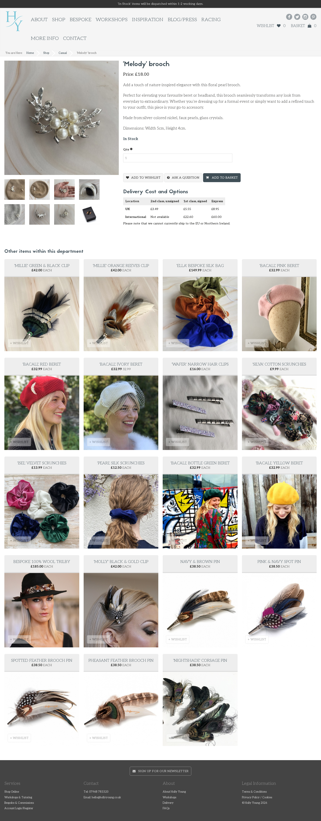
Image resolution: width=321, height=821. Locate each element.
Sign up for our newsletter (162, 771)
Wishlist (271, 26)
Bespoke (80, 20)
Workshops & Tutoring (18, 797)
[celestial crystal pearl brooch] (66, 216)
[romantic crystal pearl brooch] (16, 216)
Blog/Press (182, 20)
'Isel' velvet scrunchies (41, 463)
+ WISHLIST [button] (19, 343)
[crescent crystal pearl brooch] (66, 191)
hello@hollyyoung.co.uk (106, 797)
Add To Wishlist (145, 178)
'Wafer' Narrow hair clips (200, 364)
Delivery (168, 803)
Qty (126, 149)
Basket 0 (303, 26)
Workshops (112, 20)
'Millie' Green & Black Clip (41, 265)
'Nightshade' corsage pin (200, 660)
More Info (45, 38)
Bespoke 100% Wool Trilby (41, 561)
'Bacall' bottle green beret (200, 463)
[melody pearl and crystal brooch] (41, 191)
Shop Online (11, 792)
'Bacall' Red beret (41, 364)
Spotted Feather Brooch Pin (41, 660)
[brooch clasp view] (41, 216)
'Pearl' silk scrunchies (121, 463)
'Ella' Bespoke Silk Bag (200, 265)
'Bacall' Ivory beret (120, 364)
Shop (58, 20)
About (39, 20)
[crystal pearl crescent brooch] (91, 191)
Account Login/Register (18, 808)
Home (30, 53)
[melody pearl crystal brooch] (16, 191)
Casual (63, 53)
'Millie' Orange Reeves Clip (121, 265)
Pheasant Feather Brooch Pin (121, 660)
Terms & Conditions (254, 792)
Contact (74, 38)
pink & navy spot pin (279, 561)
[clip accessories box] (91, 216)
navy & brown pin (200, 561)
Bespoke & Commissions (19, 803)
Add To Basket (224, 178)
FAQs (166, 808)
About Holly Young (174, 792)
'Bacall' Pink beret (279, 265)
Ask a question (185, 178)
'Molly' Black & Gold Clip (121, 561)
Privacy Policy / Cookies (257, 797)
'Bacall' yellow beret (279, 463)
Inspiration (147, 20)
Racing (211, 20)
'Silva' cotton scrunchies (279, 364)
